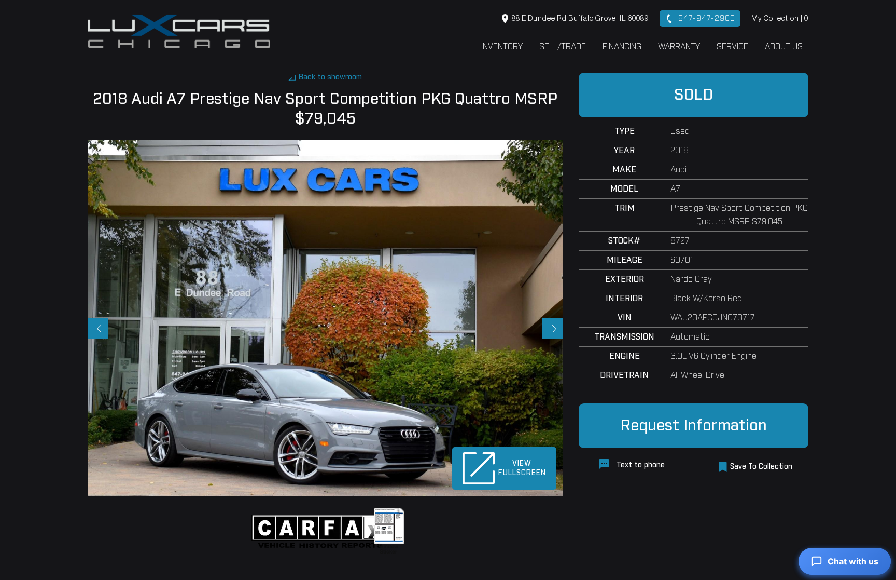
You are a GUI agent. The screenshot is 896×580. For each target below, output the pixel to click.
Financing (622, 47)
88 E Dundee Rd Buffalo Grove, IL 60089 (579, 18)
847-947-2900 (705, 18)
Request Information (693, 426)
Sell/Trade (562, 47)
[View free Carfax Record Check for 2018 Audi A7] (322, 531)
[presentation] (98, 328)
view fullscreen (522, 468)
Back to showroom (330, 77)
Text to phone (639, 465)
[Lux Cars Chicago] (179, 31)
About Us (784, 47)
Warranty (679, 47)
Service (732, 47)
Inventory (502, 47)
